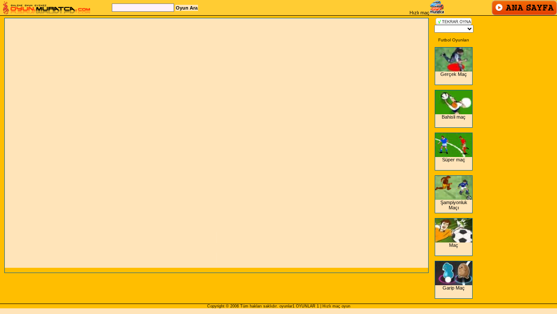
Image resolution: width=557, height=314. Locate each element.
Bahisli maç (454, 116)
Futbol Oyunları (453, 40)
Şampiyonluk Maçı (453, 205)
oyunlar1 (287, 306)
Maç (453, 245)
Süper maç (453, 159)
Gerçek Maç (453, 74)
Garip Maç (454, 287)
